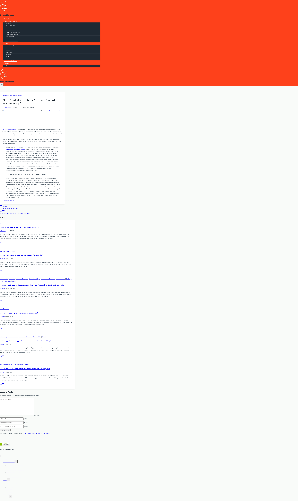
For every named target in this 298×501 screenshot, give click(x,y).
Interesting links (60, 279)
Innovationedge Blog (10, 45)
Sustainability (37, 337)
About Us (6, 19)
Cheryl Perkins (8, 107)
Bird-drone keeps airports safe (9, 207)
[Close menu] (0, 456)
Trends (14, 281)
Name (26, 418)
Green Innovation (13, 337)
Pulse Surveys (9, 58)
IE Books (8, 50)
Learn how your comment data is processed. (37, 433)
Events (7, 56)
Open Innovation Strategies (12, 30)
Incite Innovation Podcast (11, 48)
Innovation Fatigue (34, 279)
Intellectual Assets (10, 36)
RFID (2, 281)
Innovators (20, 364)
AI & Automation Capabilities (12, 34)
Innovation (8, 23)
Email (26, 422)
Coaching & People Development (13, 25)
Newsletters (8, 54)
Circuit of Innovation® (10, 27)
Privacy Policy (9, 65)
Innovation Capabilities (9, 462)
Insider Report (9, 52)
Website (26, 426)
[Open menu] (1, 84)
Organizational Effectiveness (12, 41)
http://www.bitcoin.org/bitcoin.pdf (15, 149)
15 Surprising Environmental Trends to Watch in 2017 (15, 212)
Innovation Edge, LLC (22, 279)
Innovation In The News (17, 95)
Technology (7, 281)
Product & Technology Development (13, 32)
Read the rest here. (8, 201)
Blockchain (5, 95)
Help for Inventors (10, 38)
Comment (37, 415)
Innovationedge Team (10, 61)
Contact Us (6, 497)
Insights (5, 480)
